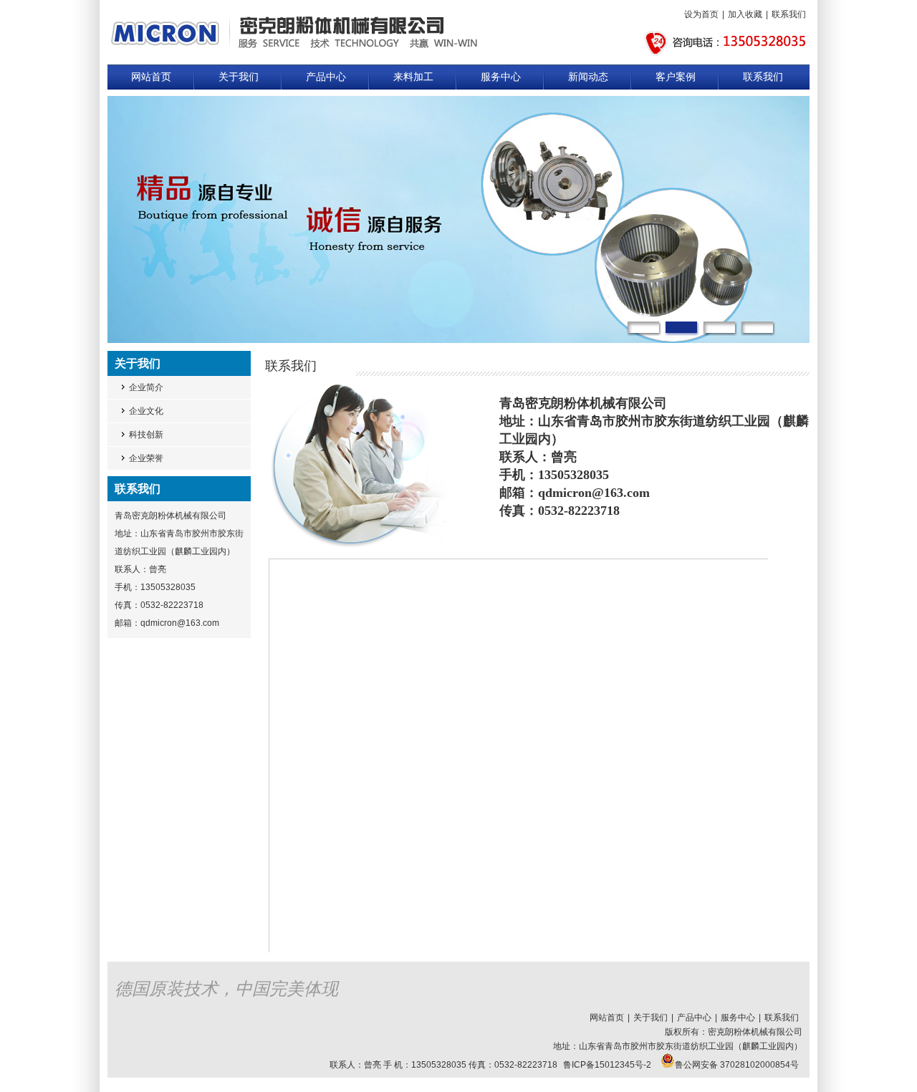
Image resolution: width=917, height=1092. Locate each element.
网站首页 (151, 76)
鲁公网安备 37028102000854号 (737, 1065)
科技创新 (146, 435)
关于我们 (239, 76)
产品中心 (326, 76)
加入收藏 (745, 14)
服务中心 (501, 76)
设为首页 (701, 14)
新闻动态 (588, 76)
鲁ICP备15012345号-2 (607, 1065)
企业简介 (146, 387)
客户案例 (676, 76)
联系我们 (789, 14)
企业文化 (146, 411)
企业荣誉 (146, 458)
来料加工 (413, 76)
